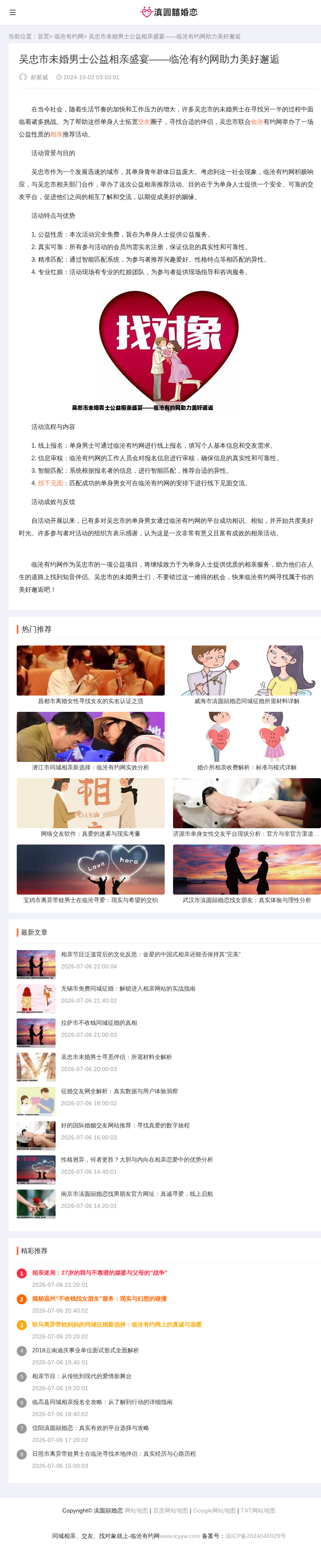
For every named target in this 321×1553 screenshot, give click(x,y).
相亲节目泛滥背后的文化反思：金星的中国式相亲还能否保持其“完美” (151, 954)
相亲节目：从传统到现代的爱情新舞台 (82, 1376)
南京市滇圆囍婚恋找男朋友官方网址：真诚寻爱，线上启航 (137, 1193)
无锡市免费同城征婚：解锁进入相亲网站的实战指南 (128, 988)
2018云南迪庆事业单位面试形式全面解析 (85, 1350)
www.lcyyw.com (180, 1536)
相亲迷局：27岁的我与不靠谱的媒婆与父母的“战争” (100, 1272)
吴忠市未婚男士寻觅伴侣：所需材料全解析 (116, 1057)
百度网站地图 (170, 1510)
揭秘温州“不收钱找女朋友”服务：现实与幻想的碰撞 (99, 1298)
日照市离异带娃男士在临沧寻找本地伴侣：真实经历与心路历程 (114, 1453)
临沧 (257, 121)
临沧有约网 (69, 36)
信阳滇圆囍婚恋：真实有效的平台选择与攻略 (90, 1427)
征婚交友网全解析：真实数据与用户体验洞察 (119, 1091)
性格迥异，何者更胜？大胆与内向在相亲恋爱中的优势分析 (137, 1159)
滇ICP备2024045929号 (255, 1536)
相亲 (56, 134)
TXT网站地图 (258, 1510)
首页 (43, 36)
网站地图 (136, 1510)
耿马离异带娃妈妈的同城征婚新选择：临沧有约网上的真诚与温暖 (117, 1324)
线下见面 (50, 483)
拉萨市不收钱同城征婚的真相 (99, 1022)
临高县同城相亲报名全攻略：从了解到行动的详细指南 (102, 1402)
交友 (144, 121)
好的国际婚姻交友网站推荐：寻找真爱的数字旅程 (125, 1125)
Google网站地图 (214, 1510)
